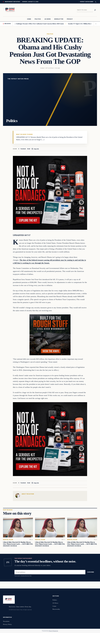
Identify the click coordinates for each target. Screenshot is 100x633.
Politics (50, 34)
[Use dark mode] (95, 1)
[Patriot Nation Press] (10, 10)
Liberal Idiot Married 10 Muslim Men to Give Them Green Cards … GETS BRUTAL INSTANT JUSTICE (18, 544)
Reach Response (53, 631)
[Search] (95, 10)
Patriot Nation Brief (86, 1)
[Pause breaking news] (95, 24)
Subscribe (90, 572)
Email (28, 148)
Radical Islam (8, 539)
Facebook (23, 148)
